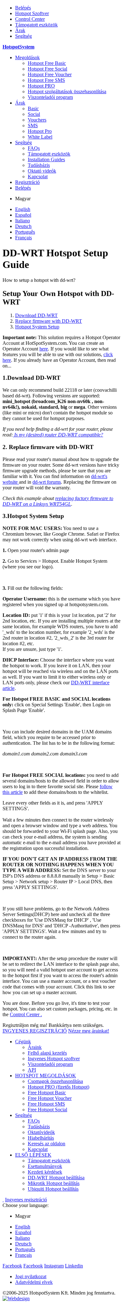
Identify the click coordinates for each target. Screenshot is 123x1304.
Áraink (35, 1047)
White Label (40, 137)
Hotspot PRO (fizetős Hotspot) (58, 1087)
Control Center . (26, 1014)
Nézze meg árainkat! (88, 1031)
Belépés (23, 7)
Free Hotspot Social (47, 1109)
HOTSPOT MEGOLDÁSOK (45, 1075)
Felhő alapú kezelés (47, 1053)
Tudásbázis (39, 165)
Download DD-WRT (36, 315)
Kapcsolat (38, 176)
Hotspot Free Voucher (50, 74)
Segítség (23, 36)
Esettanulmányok (45, 1166)
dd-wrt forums (46, 482)
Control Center (30, 19)
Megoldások (27, 57)
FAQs (34, 148)
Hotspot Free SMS (46, 80)
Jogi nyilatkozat (30, 1276)
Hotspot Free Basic (47, 63)
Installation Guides (46, 159)
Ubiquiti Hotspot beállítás (53, 1189)
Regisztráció (27, 182)
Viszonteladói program (50, 97)
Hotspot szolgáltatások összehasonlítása (67, 91)
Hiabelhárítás (41, 1138)
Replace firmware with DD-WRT (48, 321)
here (43, 348)
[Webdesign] (16, 1298)
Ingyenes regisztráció (26, 1199)
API (32, 1070)
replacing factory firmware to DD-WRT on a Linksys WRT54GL (58, 501)
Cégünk (23, 1041)
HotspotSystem (18, 46)
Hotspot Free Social (47, 68)
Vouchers (37, 119)
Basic (33, 108)
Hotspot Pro (40, 131)
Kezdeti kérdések (45, 1172)
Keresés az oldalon (46, 1143)
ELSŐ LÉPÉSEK (33, 1155)
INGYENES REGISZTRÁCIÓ (35, 1031)
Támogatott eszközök (36, 24)
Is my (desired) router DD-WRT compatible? (58, 434)
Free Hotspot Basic (47, 1092)
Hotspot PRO (41, 85)
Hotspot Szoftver (32, 13)
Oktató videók (42, 171)
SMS (33, 125)
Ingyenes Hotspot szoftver (54, 1058)
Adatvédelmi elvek (34, 1282)
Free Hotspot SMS (46, 1104)
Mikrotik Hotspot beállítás (53, 1183)
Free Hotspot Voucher (50, 1098)
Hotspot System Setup (37, 326)
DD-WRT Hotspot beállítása (56, 1177)
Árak (20, 30)
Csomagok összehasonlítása (55, 1081)
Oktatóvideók (41, 1132)
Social (34, 114)
